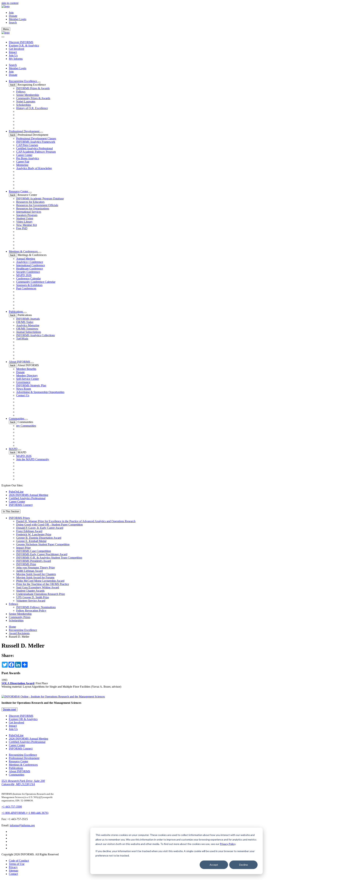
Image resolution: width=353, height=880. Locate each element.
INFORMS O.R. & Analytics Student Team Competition (49, 557)
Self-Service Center (27, 378)
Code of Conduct (19, 860)
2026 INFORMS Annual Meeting (28, 495)
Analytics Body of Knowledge (34, 168)
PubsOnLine (16, 491)
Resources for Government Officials (37, 205)
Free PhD (21, 228)
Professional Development (24, 131)
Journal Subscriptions (28, 332)
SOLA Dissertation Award (17, 683)
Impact (13, 52)
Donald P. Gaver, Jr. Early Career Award (39, 527)
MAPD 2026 (23, 275)
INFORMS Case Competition (33, 551)
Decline (243, 864)
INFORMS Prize (26, 564)
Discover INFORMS (21, 42)
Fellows (20, 91)
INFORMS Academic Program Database (40, 198)
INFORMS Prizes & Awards (33, 88)
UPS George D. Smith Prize (32, 597)
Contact (13, 873)
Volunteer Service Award (30, 600)
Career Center (24, 155)
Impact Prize (23, 547)
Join (11, 12)
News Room (23, 388)
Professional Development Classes (36, 138)
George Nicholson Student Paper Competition (42, 544)
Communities (17, 418)
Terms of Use (16, 863)
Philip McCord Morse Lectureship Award (40, 580)
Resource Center (19, 191)
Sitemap (13, 870)
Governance (23, 382)
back (12, 84)
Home (12, 626)
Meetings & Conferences (23, 251)
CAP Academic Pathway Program (36, 151)
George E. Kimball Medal (31, 541)
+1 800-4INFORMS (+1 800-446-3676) (24, 812)
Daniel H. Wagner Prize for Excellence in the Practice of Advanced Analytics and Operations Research (76, 521)
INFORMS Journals (28, 318)
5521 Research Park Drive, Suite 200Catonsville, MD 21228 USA (23, 782)
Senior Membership (27, 94)
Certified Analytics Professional (34, 148)
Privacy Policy (227, 843)
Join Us (13, 55)
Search (13, 65)
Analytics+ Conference (29, 262)
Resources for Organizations (32, 208)
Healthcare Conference (29, 268)
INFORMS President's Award (33, 560)
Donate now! (9, 709)
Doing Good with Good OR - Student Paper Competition (49, 524)
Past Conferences (26, 288)
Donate (13, 15)
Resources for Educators (30, 201)
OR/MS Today (24, 322)
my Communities (26, 425)
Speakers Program (26, 215)
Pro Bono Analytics (27, 158)
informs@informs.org (22, 825)
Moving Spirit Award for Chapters (36, 574)
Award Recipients (19, 633)
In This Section (11, 511)
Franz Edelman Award (29, 531)
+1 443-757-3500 (11, 806)
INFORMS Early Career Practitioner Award (41, 554)
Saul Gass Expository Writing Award (37, 587)
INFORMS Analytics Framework (35, 141)
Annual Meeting (25, 258)
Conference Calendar (28, 278)
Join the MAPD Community (32, 459)
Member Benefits (26, 368)
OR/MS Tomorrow (27, 328)
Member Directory (27, 375)
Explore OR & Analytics (23, 719)
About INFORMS (20, 361)
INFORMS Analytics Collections (35, 335)
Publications (16, 311)
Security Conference (28, 271)
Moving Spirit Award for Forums (35, 577)
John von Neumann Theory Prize (35, 567)
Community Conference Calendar (35, 281)
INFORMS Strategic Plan (31, 385)
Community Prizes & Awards (33, 98)
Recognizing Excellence (23, 81)
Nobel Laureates (25, 101)
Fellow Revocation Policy (31, 610)
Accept (214, 864)
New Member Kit (26, 225)
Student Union (24, 218)
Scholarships (23, 104)
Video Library (24, 221)
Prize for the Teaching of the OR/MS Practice (42, 584)
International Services (28, 211)
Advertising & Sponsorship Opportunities (40, 392)
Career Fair (22, 161)
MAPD (13, 448)
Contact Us (22, 395)
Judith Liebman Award (29, 570)
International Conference (30, 265)
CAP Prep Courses (27, 145)
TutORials (22, 338)
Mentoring (22, 164)
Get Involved (16, 48)
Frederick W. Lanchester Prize (33, 534)
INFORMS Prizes (19, 517)
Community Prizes (19, 617)
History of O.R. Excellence (32, 108)
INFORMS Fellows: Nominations (36, 607)
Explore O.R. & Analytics (24, 45)
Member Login (17, 19)
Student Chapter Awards (30, 590)
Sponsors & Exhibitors (29, 285)
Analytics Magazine (27, 325)
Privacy (13, 867)
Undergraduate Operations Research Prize (40, 594)
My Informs (16, 58)
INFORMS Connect (21, 504)
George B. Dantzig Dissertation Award (38, 537)
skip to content (9, 3)
